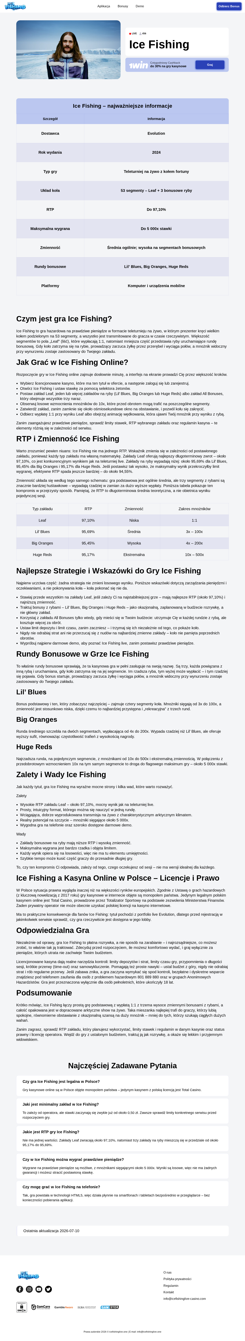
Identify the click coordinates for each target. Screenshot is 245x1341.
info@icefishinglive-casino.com (184, 1298)
